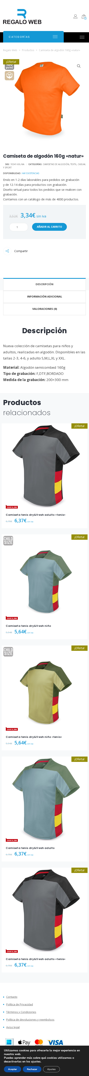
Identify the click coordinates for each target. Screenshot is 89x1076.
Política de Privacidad (19, 1004)
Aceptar (12, 1069)
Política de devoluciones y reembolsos (30, 1019)
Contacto (11, 997)
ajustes (36, 1061)
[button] (79, 66)
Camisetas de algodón (56, 164)
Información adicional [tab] (44, 296)
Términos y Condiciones (21, 1012)
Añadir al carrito (49, 227)
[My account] (75, 17)
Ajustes (51, 1069)
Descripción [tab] (44, 284)
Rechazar (32, 1069)
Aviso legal (13, 1027)
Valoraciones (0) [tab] (44, 309)
